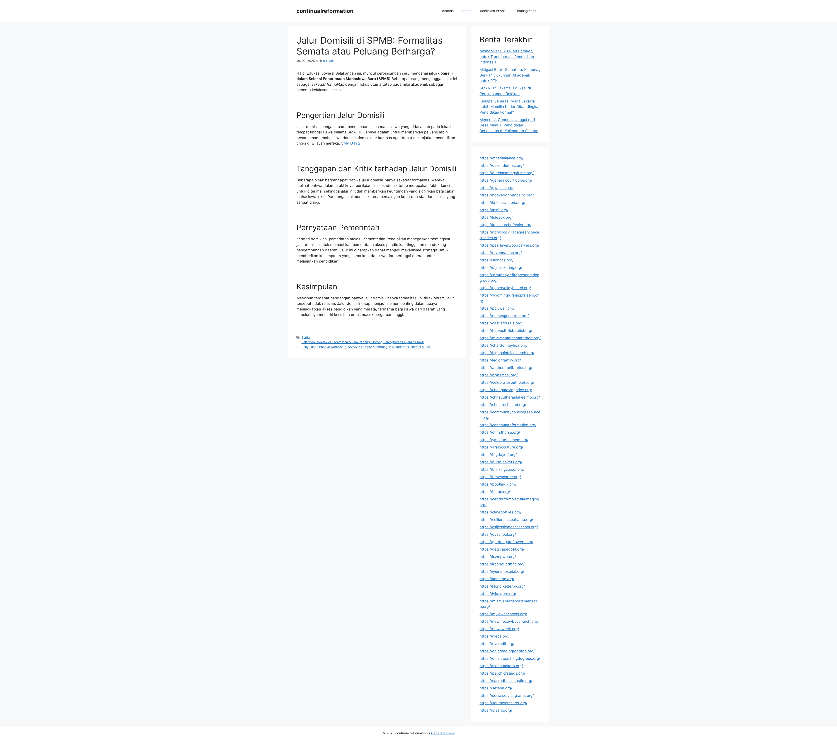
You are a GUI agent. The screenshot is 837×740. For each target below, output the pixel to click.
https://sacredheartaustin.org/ (506, 681)
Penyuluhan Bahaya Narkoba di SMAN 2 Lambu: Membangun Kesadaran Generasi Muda (365, 347)
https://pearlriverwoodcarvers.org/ (509, 245)
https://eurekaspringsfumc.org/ (507, 173)
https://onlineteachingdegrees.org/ (510, 658)
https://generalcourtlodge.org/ (506, 180)
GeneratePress (442, 733)
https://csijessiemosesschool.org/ (509, 527)
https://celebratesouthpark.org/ (507, 382)
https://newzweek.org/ (499, 629)
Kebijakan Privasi (493, 11)
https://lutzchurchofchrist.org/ (505, 225)
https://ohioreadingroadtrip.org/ (507, 651)
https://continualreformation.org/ (508, 425)
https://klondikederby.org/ (502, 586)
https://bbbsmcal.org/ (499, 375)
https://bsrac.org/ (495, 491)
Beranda (447, 11)
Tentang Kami (525, 11)
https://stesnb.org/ (496, 710)
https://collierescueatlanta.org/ (506, 519)
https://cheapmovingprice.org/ (506, 390)
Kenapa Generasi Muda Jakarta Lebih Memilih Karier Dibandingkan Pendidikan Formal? (510, 106)
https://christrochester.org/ (503, 404)
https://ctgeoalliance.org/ (501, 158)
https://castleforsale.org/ (501, 323)
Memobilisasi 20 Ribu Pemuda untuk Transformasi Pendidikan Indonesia (507, 56)
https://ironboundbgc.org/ (502, 564)
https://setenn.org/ (496, 688)
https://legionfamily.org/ (500, 360)
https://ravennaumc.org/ (501, 253)
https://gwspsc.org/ (497, 188)
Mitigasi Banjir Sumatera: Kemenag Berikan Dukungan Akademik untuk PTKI (510, 75)
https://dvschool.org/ (498, 534)
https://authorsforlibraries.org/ (506, 367)
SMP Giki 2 (350, 143)
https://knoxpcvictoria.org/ (502, 202)
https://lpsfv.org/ (494, 210)
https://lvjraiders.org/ (498, 594)
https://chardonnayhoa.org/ (503, 345)
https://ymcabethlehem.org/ (504, 440)
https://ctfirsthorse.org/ (500, 432)
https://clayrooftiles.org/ (500, 512)
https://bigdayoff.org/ (498, 454)
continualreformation (325, 11)
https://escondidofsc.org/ (502, 165)
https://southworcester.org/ (503, 703)
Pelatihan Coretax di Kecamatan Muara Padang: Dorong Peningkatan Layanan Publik (362, 342)
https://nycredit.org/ (497, 643)
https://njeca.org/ (495, 636)
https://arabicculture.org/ (501, 447)
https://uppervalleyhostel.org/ (505, 288)
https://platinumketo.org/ (501, 666)
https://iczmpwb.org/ (498, 556)
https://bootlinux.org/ (498, 484)
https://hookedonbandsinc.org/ (507, 195)
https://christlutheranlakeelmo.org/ (510, 397)
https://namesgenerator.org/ (504, 316)
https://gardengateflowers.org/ (506, 542)
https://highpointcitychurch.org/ (507, 353)
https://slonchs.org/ (497, 260)
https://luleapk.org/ (496, 217)
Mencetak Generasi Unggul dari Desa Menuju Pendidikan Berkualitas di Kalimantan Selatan (509, 125)
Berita (466, 11)
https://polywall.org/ (497, 308)
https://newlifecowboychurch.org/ (509, 621)
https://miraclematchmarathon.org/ (510, 338)
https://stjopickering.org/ (501, 267)
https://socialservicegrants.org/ (507, 695)
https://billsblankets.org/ (501, 462)
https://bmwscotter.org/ (500, 477)
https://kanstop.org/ (497, 579)
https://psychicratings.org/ (502, 673)
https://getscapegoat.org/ (502, 549)
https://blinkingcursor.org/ (502, 469)
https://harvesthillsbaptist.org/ (506, 330)
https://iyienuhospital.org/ (502, 571)
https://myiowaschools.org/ (503, 614)
